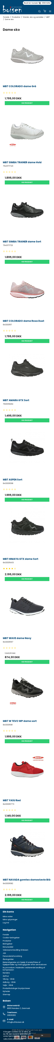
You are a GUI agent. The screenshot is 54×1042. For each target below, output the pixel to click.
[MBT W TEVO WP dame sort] (27, 693)
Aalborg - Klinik (9, 982)
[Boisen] (12, 9)
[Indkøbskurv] (44, 11)
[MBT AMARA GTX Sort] (27, 372)
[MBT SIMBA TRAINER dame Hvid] (27, 134)
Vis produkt (27, 103)
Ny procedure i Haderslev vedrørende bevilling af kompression (24, 968)
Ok (42, 1035)
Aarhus (6, 976)
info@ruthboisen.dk (15, 1022)
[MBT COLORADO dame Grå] (27, 58)
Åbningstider (8, 959)
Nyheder (6, 991)
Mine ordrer (8, 916)
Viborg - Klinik (8, 979)
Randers (6, 973)
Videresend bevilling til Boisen (15, 950)
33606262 (11, 1015)
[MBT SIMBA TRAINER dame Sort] (27, 213)
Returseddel (8, 947)
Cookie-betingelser (11, 937)
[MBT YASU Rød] (27, 772)
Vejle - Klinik (8, 985)
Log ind (6, 922)
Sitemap (6, 994)
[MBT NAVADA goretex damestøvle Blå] (27, 851)
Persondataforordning (12, 956)
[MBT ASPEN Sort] (27, 451)
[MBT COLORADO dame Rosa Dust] (27, 293)
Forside (6, 934)
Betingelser (7, 944)
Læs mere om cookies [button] (13, 1038)
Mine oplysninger (10, 919)
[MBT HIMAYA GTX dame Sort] (27, 530)
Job (4, 953)
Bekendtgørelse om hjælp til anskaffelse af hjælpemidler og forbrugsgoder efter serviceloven (25, 963)
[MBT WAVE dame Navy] (27, 610)
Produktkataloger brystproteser (16, 988)
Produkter (7, 941)
